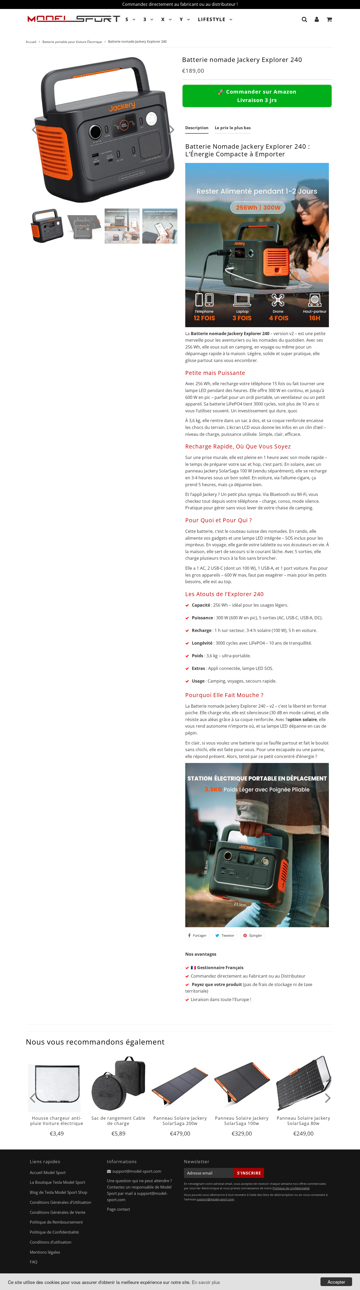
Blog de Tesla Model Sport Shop (58, 1192)
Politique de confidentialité (291, 1188)
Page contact (118, 1209)
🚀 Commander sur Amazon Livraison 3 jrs (257, 96)
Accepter (336, 1281)
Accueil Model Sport (48, 1172)
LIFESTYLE (212, 19)
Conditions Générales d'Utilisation (60, 1202)
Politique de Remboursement (56, 1222)
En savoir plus (206, 1282)
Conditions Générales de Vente (57, 1212)
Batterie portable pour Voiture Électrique (72, 42)
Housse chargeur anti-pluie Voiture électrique (56, 1120)
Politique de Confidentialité (54, 1232)
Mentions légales (45, 1252)
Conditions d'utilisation (50, 1242)
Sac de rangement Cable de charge (118, 1120)
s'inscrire (249, 1173)
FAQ (33, 1261)
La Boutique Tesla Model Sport (57, 1182)
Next (171, 129)
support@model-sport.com (136, 1171)
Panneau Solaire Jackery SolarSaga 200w (180, 1120)
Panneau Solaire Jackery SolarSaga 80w (303, 1120)
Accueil (31, 42)
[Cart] (329, 19)
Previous (34, 129)
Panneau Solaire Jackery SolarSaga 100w (242, 1120)
